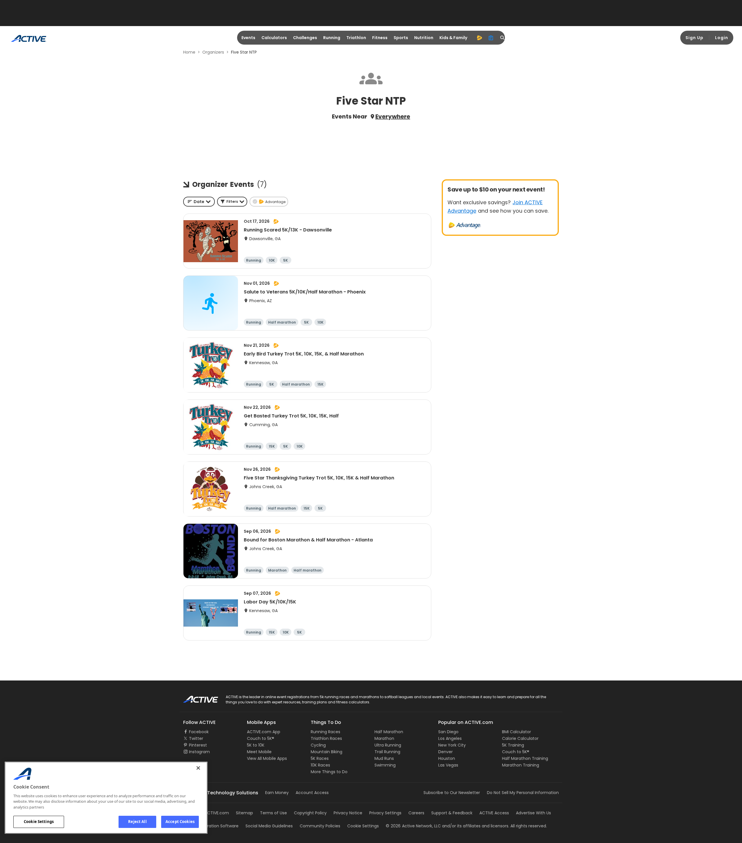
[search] (502, 37)
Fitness (380, 38)
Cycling (318, 745)
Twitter (196, 738)
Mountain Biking (326, 752)
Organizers (213, 52)
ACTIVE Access (494, 813)
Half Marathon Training (525, 758)
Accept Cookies (180, 821)
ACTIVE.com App (263, 732)
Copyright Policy (310, 813)
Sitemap (244, 813)
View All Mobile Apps (267, 758)
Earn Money (277, 792)
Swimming (385, 765)
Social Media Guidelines (269, 826)
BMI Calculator (516, 732)
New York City (452, 745)
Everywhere (392, 116)
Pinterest (198, 745)
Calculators (274, 38)
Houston (446, 758)
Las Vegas (448, 765)
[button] (232, 202)
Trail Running (387, 752)
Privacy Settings (385, 813)
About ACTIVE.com (210, 813)
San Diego (448, 732)
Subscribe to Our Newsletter (451, 792)
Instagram (199, 752)
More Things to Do (329, 772)
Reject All (137, 821)
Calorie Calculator (520, 738)
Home (189, 52)
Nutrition (423, 38)
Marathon (384, 738)
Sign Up (694, 38)
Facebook (199, 732)
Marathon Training (520, 765)
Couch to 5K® (260, 738)
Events (248, 38)
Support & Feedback (451, 813)
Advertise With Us (533, 813)
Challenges (305, 38)
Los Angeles (450, 738)
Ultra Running (387, 745)
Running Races (325, 732)
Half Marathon (388, 732)
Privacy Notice (348, 813)
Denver (445, 752)
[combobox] (199, 202)
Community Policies (320, 826)
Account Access (312, 792)
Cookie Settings (39, 821)
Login (721, 38)
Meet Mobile (259, 752)
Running (331, 38)
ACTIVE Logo (195, 697)
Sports (401, 38)
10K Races (320, 765)
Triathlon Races (326, 738)
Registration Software (217, 826)
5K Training (513, 745)
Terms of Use (273, 813)
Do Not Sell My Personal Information (523, 792)
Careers (416, 813)
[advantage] (479, 37)
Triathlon (356, 38)
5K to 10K (255, 745)
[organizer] (491, 37)
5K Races (320, 758)
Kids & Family (453, 38)
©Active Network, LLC (413, 826)
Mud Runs (384, 758)
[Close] (198, 768)
